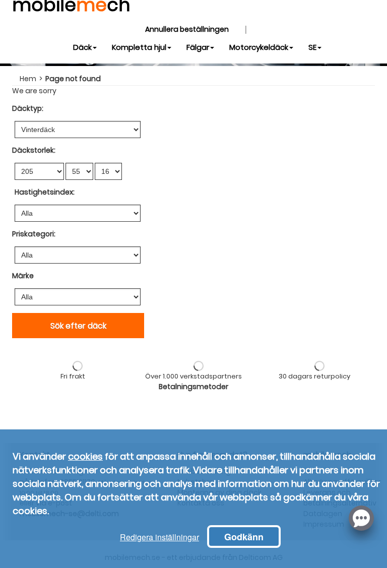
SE (312, 47)
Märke (23, 276)
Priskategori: (33, 234)
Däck (82, 47)
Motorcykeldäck (258, 47)
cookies (85, 456)
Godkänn (244, 536)
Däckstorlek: (33, 150)
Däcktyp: (27, 108)
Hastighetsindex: (45, 192)
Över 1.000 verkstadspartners (193, 376)
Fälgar (197, 47)
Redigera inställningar (159, 537)
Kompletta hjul (139, 47)
